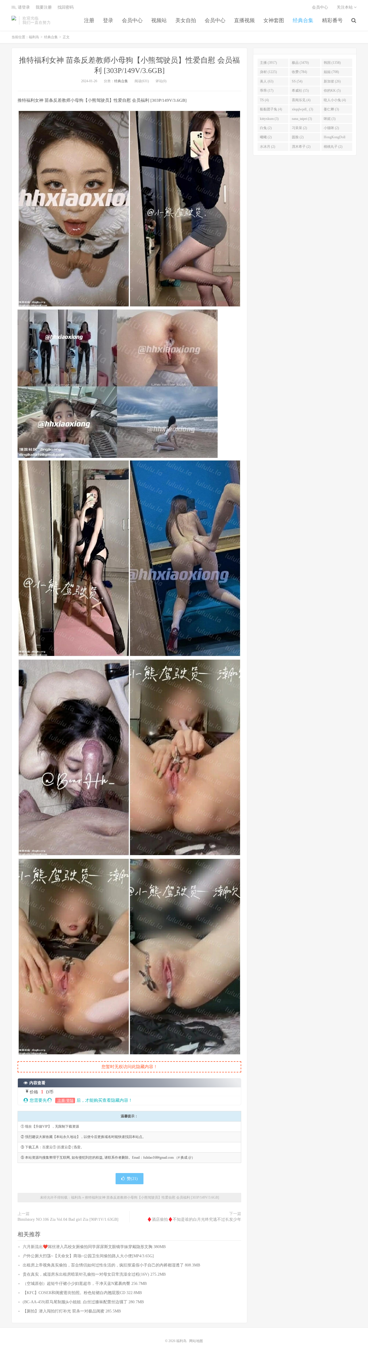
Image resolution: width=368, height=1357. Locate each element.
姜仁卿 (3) (331, 109)
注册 (89, 20)
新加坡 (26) (332, 81)
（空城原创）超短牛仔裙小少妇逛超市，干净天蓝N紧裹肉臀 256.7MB (85, 1283)
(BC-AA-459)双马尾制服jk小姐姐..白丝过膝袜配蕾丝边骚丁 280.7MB (83, 1302)
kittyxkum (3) (269, 119)
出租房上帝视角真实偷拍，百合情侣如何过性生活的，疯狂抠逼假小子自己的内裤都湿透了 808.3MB (111, 1265)
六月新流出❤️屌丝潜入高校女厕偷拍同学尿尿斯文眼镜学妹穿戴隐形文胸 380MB (94, 1247)
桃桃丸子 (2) (333, 147)
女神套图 (273, 20)
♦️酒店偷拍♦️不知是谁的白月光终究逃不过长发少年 (194, 1219)
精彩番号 (332, 20)
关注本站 (345, 7)
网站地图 (196, 1341)
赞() (132, 1178)
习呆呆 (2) (299, 128)
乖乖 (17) (266, 91)
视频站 (159, 20)
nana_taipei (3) (302, 119)
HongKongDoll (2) (334, 138)
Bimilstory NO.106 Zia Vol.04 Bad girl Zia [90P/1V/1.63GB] (68, 1219)
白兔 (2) (266, 128)
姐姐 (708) (331, 72)
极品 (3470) (300, 63)
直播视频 (244, 20)
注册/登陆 (65, 1100)
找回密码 (65, 7)
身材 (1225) (268, 72)
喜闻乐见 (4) (301, 100)
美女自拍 (185, 20)
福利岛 (14, 20)
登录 (108, 20)
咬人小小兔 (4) (335, 100)
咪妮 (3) (330, 119)
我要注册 (44, 7)
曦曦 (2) (266, 137)
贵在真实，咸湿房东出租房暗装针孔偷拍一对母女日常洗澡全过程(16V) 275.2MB (94, 1274)
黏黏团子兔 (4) (271, 109)
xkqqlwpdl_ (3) (302, 109)
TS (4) (264, 100)
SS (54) (297, 81)
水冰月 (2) (267, 147)
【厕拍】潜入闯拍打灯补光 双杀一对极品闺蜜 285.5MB (72, 1311)
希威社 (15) (300, 91)
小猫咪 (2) (331, 128)
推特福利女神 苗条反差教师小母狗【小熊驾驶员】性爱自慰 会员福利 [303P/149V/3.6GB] (152, 1197)
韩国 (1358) (332, 63)
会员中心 (132, 20)
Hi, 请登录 (21, 7)
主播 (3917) (268, 63)
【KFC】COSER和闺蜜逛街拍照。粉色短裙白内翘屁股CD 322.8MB (82, 1293)
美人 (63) (266, 81)
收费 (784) (299, 72)
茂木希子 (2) (301, 147)
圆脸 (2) (298, 137)
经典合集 (303, 20)
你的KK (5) (332, 91)
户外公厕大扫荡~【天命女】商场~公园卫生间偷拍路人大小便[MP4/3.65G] (88, 1256)
